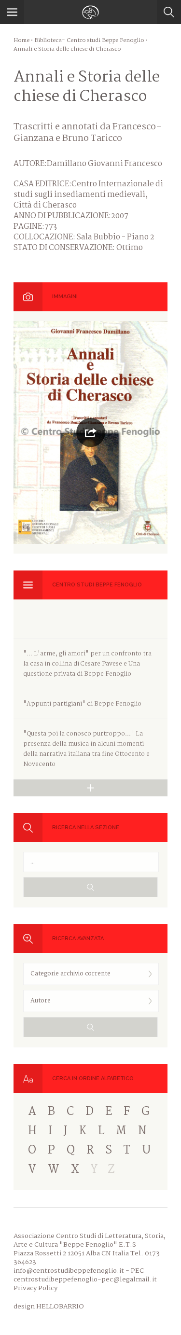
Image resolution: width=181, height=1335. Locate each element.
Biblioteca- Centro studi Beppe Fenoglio (89, 40)
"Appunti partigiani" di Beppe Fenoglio (82, 704)
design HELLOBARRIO (49, 1306)
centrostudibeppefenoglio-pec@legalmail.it (85, 1279)
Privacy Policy (35, 1288)
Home (21, 40)
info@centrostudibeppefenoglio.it (69, 1270)
